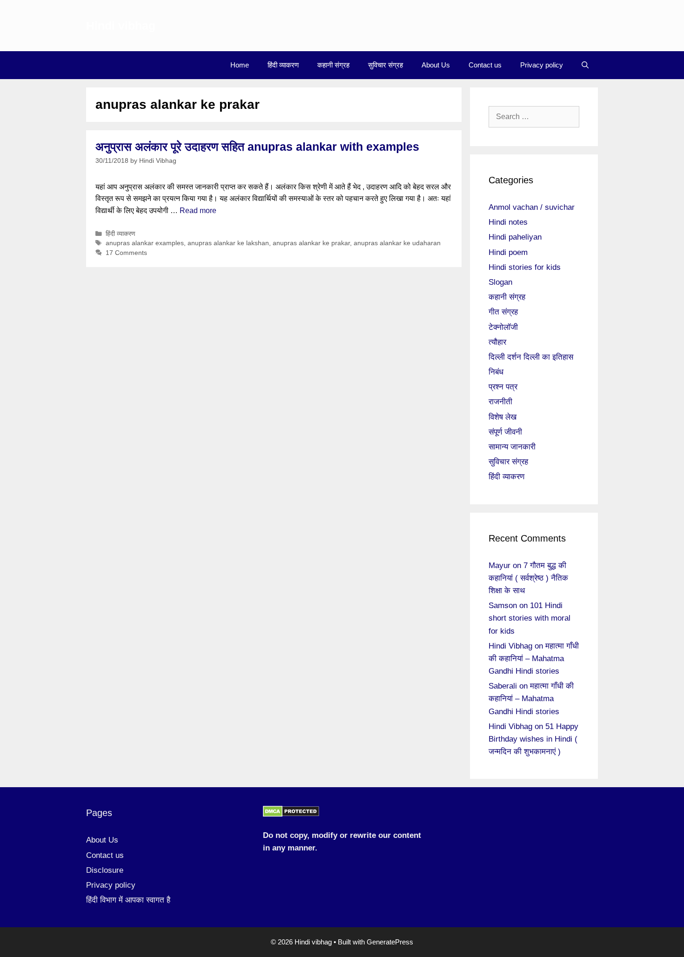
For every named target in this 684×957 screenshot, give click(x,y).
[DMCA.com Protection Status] (291, 814)
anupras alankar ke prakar (311, 243)
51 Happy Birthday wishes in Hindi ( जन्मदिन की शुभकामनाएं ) (533, 739)
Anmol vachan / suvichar (532, 207)
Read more (198, 210)
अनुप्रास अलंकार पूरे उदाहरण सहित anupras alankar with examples (257, 146)
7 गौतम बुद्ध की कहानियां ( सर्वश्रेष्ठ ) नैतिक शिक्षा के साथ (528, 578)
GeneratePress (390, 942)
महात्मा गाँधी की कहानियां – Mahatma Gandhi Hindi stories (534, 659)
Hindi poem (508, 252)
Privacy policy (541, 65)
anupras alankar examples (145, 243)
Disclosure (104, 870)
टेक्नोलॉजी (503, 327)
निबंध (496, 372)
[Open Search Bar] (585, 65)
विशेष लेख (502, 417)
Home (239, 65)
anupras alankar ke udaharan (397, 243)
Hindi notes (508, 222)
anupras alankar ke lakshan (228, 243)
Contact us (485, 65)
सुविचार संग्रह (385, 65)
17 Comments (126, 252)
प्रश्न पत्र (503, 386)
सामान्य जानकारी (512, 446)
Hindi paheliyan (515, 237)
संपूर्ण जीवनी (505, 432)
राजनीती (500, 401)
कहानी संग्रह (333, 65)
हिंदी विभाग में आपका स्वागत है (128, 900)
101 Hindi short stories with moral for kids (529, 618)
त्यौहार (497, 342)
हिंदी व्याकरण (283, 65)
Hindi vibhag (120, 25)
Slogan (500, 282)
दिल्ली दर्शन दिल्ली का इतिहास (531, 357)
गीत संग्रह (503, 312)
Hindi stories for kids (525, 267)
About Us (436, 65)
